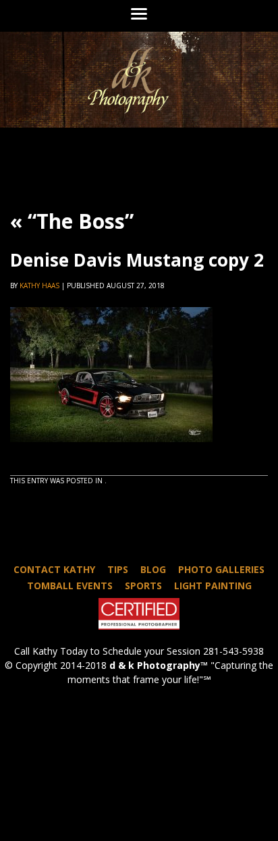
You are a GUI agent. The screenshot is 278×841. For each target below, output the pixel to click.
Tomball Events (70, 585)
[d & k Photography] (139, 80)
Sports (143, 585)
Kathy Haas (39, 285)
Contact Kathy (54, 569)
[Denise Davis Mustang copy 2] (111, 454)
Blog (153, 569)
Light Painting (213, 585)
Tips (117, 569)
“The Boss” (72, 221)
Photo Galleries (221, 569)
